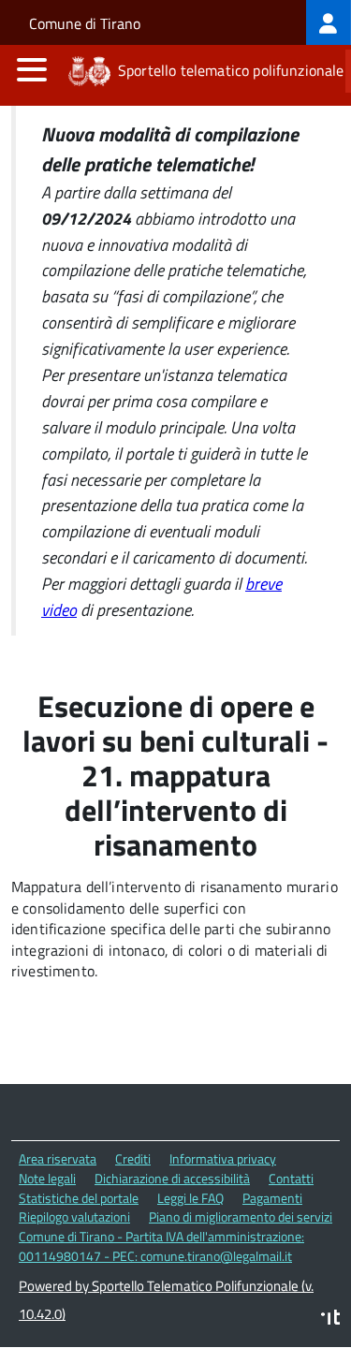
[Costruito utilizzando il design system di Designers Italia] (330, 1319)
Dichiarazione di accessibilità (172, 1178)
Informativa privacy (222, 1158)
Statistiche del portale (79, 1198)
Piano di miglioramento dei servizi (240, 1216)
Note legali (47, 1178)
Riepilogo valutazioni (74, 1216)
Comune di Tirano (84, 23)
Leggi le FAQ (190, 1198)
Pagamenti (272, 1198)
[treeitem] (328, 22)
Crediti (133, 1158)
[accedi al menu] (32, 69)
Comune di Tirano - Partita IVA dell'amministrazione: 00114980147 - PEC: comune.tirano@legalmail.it (161, 1246)
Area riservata (57, 1158)
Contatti (291, 1178)
